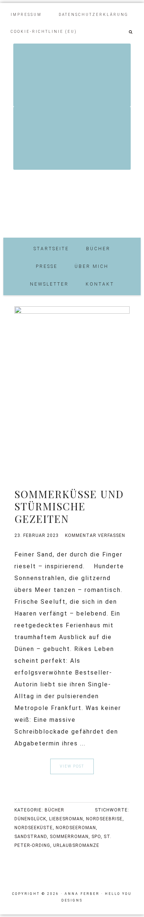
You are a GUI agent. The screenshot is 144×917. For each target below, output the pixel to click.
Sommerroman (69, 836)
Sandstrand (30, 836)
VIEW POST (72, 766)
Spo (96, 836)
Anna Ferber (72, 201)
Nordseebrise (104, 818)
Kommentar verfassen (95, 535)
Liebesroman (66, 818)
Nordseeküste (33, 827)
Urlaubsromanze (76, 845)
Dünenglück (30, 818)
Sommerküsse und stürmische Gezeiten (69, 506)
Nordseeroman (76, 827)
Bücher (54, 810)
